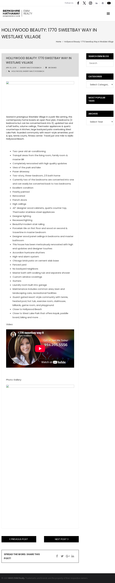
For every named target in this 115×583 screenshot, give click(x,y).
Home (58, 41)
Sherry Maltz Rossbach (30, 67)
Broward (52, 67)
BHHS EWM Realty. (16, 578)
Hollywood (17, 71)
